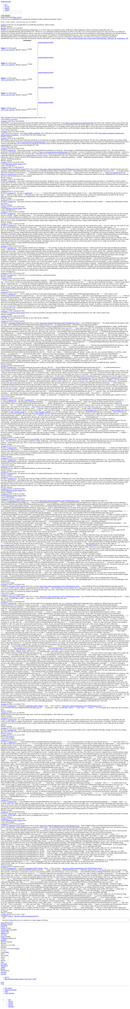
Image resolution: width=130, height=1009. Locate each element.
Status (2, 923)
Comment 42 (5, 819)
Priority (3, 926)
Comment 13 (5, 246)
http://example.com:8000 (10, 379)
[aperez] (4, 954)
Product (3, 936)
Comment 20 (5, 366)
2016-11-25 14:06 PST (8, 65)
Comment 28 (5, 489)
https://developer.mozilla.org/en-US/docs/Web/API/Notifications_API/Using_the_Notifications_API (98, 38)
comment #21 (12, 439)
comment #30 (12, 603)
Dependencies (5, 970)
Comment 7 (4, 179)
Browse (7, 6)
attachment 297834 (11, 490)
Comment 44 (5, 866)
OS (2, 935)
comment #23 (12, 460)
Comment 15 (5, 278)
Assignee (3, 940)
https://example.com (85, 377)
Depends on (4, 965)
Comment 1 (4, 121)
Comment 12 (5, 224)
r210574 (10, 916)
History (17, 948)
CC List (3, 950)
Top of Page (8, 988)
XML (6, 991)
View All (15, 117)
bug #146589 (40, 413)
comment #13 (12, 275)
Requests (11, 1006)
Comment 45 (5, 914)
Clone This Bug (9, 993)
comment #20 (12, 400)
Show (7, 952)
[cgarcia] (4, 957)
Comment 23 (5, 446)
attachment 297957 (11, 820)
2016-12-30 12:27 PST (8, 95)
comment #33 (12, 742)
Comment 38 (5, 735)
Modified (3, 947)
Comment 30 (5, 499)
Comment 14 (5, 273)
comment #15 (12, 294)
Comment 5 (4, 162)
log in (11, 920)
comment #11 (12, 225)
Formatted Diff (46, 42)
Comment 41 (5, 812)
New (6, 5)
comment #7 (11, 193)
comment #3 (11, 150)
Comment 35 (5, 713)
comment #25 (12, 473)
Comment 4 (4, 148)
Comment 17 (5, 311)
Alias (2, 982)
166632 (3, 967)
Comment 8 (4, 191)
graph (4, 972)
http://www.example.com (113, 172)
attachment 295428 (11, 208)
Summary (4, 25)
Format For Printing (10, 990)
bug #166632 (10, 736)
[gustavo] (4, 960)
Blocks (3, 969)
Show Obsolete (5, 117)
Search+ (7, 8)
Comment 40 (5, 800)
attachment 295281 (11, 164)
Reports (10, 1005)
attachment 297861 (11, 495)
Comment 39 (5, 740)
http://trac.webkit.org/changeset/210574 (26, 916)
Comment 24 (5, 458)
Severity (3, 928)
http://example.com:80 (113, 377)
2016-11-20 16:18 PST (8, 50)
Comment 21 (5, 398)
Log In (7, 10)
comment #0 (4, 145)
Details (40, 42)
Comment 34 (5, 704)
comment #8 (11, 201)
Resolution (4, 925)
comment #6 (11, 181)
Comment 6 (4, 167)
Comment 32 (5, 595)
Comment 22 (5, 437)
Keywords (4, 964)
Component (4, 938)
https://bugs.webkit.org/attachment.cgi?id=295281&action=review (60, 169)
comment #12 (12, 248)
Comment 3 (4, 138)
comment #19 (12, 367)
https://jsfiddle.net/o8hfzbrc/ (32, 133)
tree (2, 972)
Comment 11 (4, 212)
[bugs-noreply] (4, 955)
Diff (52, 42)
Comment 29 (5, 494)
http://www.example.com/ (8, 174)
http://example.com (59, 377)
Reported (3, 28)
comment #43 (12, 868)
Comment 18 (5, 316)
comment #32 (12, 706)
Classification (5, 930)
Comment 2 (4, 131)
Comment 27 (5, 477)
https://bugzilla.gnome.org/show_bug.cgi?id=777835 (20, 979)
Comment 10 (5, 207)
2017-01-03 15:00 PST (8, 110)
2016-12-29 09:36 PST (8, 80)
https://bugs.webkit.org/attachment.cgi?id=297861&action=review (60, 501)
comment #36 (12, 730)
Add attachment (23, 117)
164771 (7, 977)
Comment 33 (5, 601)
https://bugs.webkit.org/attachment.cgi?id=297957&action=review (60, 825)
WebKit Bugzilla (6, 1)
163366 (19, 17)
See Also (3, 974)
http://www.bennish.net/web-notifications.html (79, 123)
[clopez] (4, 959)
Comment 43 (5, 824)
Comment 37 (5, 728)
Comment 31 (5, 584)
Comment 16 (5, 292)
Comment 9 (4, 200)
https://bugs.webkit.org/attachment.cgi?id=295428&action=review (60, 323)
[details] (20, 164)
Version (3, 931)
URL (2, 962)
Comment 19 (5, 321)
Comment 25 (5, 466)
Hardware (4, 933)
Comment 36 (5, 718)
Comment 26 (5, 471)
